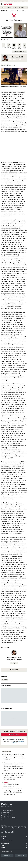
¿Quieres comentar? (14, 734)
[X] (12, 828)
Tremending (14, 7)
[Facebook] (9, 828)
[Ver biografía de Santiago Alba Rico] (14, 652)
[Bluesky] (15, 828)
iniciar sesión (21, 741)
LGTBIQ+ (18, 1)
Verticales (3, 839)
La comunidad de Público (9, 818)
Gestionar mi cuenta (8, 810)
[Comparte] (3, 45)
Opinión (8, 7)
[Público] (11, 4)
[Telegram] (2, 831)
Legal (2, 845)
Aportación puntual (8, 814)
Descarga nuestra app (6, 851)
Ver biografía (14, 663)
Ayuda (4, 819)
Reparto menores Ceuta (11, 1)
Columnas (4, 11)
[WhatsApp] (9, 831)
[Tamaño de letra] (19, 45)
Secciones (3, 836)
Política (2, 7)
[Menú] (1, 4)
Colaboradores (5, 843)
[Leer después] (14, 45)
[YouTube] (22, 828)
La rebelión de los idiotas (11, 784)
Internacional (21, 7)
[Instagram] (18, 828)
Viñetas (24, 11)
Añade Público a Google (20, 51)
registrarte (14, 743)
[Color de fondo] (24, 45)
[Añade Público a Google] (2, 828)
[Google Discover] (5, 828)
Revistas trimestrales (6, 841)
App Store (21, 855)
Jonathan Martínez (9, 786)
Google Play (8, 855)
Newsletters (6, 812)
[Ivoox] (12, 831)
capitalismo (4, 679)
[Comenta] (8, 45)
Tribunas (19, 11)
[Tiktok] (25, 828)
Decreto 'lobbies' (24, 1)
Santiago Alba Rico (18, 57)
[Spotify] (5, 831)
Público (6, 804)
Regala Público (6, 816)
